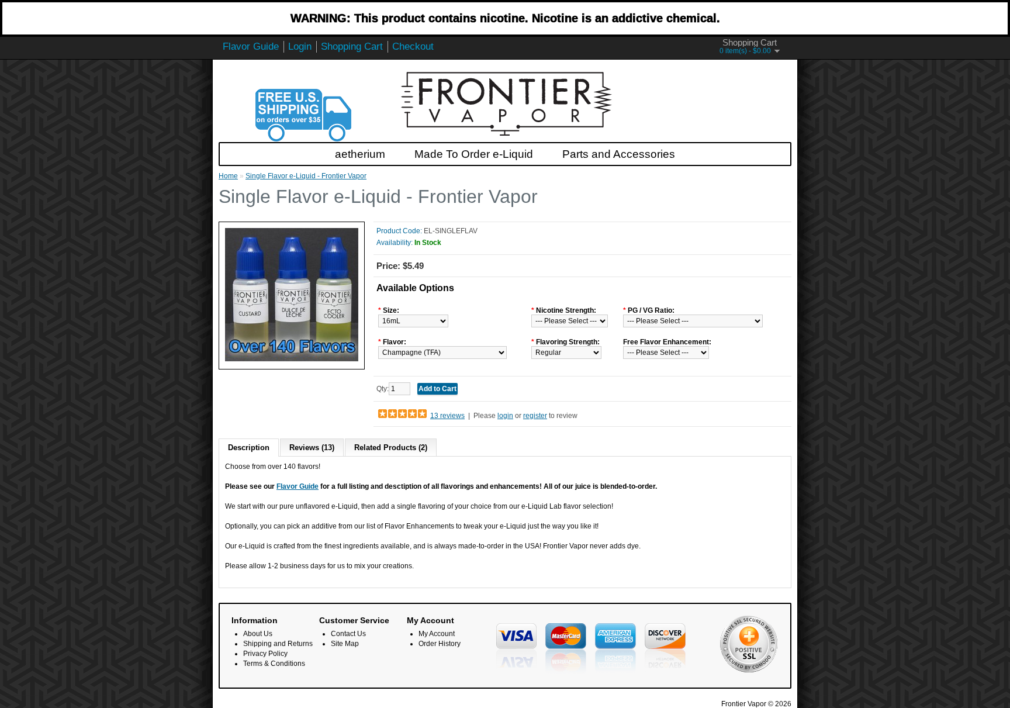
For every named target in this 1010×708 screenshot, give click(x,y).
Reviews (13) (311, 447)
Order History (439, 644)
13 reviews (447, 416)
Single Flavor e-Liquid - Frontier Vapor (305, 176)
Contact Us (348, 634)
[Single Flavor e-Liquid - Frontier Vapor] (291, 359)
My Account (436, 634)
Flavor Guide (251, 46)
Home (228, 176)
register (535, 416)
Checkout (413, 46)
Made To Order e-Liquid (473, 154)
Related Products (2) (390, 447)
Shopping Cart (352, 46)
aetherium (360, 154)
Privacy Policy (265, 654)
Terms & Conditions (274, 663)
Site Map (345, 644)
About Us (257, 634)
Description (248, 447)
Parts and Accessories (618, 154)
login (505, 416)
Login (300, 46)
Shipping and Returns (278, 644)
